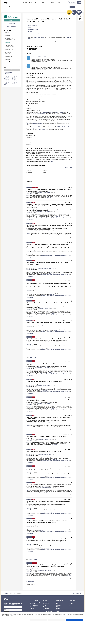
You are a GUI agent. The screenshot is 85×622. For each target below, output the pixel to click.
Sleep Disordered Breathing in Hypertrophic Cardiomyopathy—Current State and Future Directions (48, 363)
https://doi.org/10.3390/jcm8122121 (44, 454)
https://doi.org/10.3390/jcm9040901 (43, 367)
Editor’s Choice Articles (9, 49)
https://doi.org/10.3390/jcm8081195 (44, 570)
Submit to (11, 20)
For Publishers (46, 608)
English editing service (43, 129)
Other (34, 183)
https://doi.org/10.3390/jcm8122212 (44, 268)
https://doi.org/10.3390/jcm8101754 (44, 543)
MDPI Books (58, 603)
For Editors (45, 605)
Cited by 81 (28, 404)
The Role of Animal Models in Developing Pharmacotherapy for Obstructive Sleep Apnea (48, 484)
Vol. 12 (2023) (6, 79)
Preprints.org (58, 605)
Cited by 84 (28, 193)
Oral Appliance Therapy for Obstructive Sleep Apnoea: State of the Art (43, 451)
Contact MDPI (32, 606)
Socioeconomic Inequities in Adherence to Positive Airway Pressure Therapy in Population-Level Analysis (49, 226)
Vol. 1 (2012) (14, 83)
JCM (9, 10)
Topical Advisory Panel (9, 38)
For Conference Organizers (48, 611)
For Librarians (45, 606)
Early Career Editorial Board (10, 39)
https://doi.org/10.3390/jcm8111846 (44, 525)
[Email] (28, 49)
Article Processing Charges (35, 602)
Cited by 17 (28, 571)
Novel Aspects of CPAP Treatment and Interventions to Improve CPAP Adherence (46, 436)
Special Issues (13, 10)
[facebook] (34, 49)
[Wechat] (36, 49)
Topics (30, 2)
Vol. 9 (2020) (6, 83)
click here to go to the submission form (38, 113)
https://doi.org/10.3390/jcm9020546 (43, 385)
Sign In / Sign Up (72, 2)
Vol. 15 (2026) (6, 76)
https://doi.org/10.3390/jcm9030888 (43, 192)
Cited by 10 (28, 472)
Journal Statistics (8, 52)
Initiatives (53, 2)
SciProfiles (58, 608)
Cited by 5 (28, 250)
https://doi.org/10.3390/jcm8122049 (44, 487)
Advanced (78, 6)
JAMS (57, 611)
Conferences (7, 57)
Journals (25, 2)
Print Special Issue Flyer (32, 25)
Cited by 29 (28, 508)
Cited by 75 (28, 440)
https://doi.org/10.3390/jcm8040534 (43, 343)
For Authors (45, 602)
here (52, 161)
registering (51, 112)
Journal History (7, 53)
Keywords (30, 31)
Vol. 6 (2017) (14, 77)
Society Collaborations (9, 56)
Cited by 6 (28, 368)
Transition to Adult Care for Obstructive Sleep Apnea (39, 468)
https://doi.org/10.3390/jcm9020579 (43, 211)
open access (35, 128)
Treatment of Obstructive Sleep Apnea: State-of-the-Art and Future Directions (31, 10)
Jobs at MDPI (32, 608)
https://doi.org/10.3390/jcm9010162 (43, 249)
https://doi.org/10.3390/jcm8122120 (44, 471)
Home (7, 32)
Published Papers (31, 35)
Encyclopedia (58, 609)
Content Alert (78, 593)
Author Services (45, 2)
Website (48, 56)
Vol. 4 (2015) (14, 79)
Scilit (57, 606)
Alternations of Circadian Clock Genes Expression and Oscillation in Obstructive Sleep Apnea (48, 303)
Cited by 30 (28, 344)
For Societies (45, 609)
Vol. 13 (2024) (6, 78)
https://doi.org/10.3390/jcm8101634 (44, 308)
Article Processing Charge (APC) (63, 126)
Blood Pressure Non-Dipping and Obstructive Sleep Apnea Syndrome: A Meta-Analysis (48, 322)
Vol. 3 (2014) (14, 80)
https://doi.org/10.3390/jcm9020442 (43, 230)
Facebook (71, 603)
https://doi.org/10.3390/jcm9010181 (43, 422)
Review (31, 183)
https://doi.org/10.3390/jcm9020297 (43, 403)
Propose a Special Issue (11, 26)
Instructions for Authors (9, 41)
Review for (12, 23)
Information (37, 2)
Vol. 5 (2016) (14, 78)
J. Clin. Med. (6, 593)
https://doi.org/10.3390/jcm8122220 (44, 439)
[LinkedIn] (32, 49)
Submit (79, 2)
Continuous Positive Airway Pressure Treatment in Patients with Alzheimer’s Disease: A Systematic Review (48, 418)
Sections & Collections (9, 45)
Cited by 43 (28, 232)
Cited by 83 (28, 326)
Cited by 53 (28, 309)
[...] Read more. (49, 197)
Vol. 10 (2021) (6, 82)
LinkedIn (71, 602)
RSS (74, 593)
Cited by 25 (28, 290)
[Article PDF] (71, 188)
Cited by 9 (28, 424)
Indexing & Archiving (8, 48)
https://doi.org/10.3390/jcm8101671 (44, 289)
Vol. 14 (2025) (6, 77)
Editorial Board (7, 35)
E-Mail (44, 56)
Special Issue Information (33, 29)
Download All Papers (68, 167)
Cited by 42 (28, 455)
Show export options (31, 175)
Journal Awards (8, 55)
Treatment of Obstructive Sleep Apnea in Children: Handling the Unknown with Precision (48, 189)
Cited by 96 (28, 526)
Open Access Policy (34, 605)
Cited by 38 (28, 212)
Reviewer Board (8, 36)
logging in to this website (59, 112)
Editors (29, 27)
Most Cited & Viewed (8, 50)
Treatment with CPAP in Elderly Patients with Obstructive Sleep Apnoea (44, 381)
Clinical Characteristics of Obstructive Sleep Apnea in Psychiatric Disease (45, 338)
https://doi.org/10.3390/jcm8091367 (44, 325)
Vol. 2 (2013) (14, 82)
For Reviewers (46, 603)
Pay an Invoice (33, 603)
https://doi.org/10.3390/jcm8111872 (44, 507)
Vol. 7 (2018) (14, 76)
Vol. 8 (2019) (6, 84)
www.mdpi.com (45, 112)
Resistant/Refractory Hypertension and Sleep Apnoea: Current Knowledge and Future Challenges (48, 502)
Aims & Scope (7, 34)
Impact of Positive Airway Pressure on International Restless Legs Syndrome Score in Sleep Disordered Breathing (48, 263)
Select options (7, 607)
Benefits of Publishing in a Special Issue (35, 33)
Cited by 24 (28, 386)
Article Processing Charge (9, 46)
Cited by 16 (28, 488)
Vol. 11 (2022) (6, 80)
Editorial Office (7, 59)
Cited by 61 (28, 544)
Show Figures (29, 219)
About (59, 2)
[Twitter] (30, 49)
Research (31, 357)
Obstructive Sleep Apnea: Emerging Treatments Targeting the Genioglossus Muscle (47, 538)
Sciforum (58, 602)
